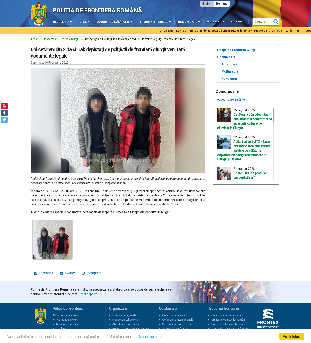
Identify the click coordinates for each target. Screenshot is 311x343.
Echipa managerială (124, 315)
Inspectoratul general (125, 319)
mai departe (89, 294)
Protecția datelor (66, 319)
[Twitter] (4, 120)
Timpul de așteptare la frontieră (230, 328)
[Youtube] (4, 106)
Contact (238, 21)
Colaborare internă (173, 315)
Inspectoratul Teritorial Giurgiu (61, 39)
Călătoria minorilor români (227, 315)
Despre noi (61, 21)
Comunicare (187, 21)
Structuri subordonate (126, 324)
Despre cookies (150, 336)
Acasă (34, 39)
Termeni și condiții (67, 324)
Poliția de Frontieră (40, 315)
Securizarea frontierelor (176, 324)
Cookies (61, 328)
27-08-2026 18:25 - (201, 30)
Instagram (93, 273)
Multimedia (215, 21)
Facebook (45, 273)
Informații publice (153, 21)
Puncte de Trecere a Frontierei (130, 328)
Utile (83, 21)
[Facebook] (4, 113)
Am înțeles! (292, 336)
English (206, 3)
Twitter (69, 273)
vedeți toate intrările (231, 100)
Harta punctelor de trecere (227, 324)
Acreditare (229, 64)
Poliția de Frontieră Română (97, 10)
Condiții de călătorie (113, 21)
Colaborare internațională (177, 319)
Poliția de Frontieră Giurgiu (237, 50)
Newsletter (229, 79)
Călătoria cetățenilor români (228, 319)
